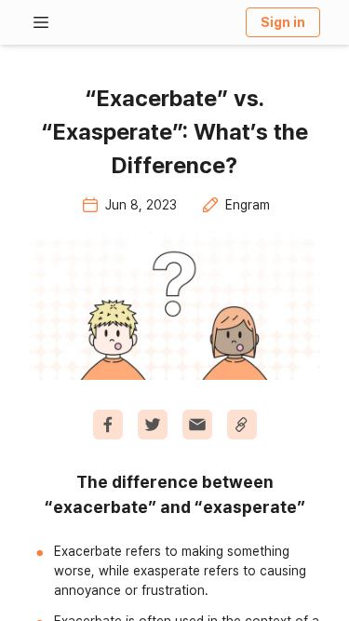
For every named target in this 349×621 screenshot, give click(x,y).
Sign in (283, 22)
